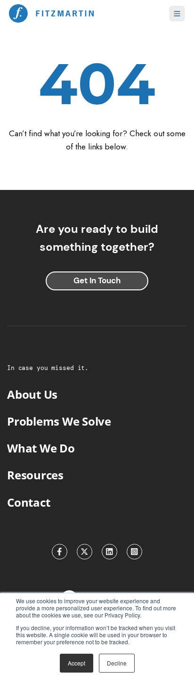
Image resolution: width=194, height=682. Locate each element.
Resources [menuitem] (35, 474)
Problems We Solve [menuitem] (59, 421)
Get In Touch (97, 280)
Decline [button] (117, 663)
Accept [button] (76, 663)
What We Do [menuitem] (41, 448)
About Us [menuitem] (32, 394)
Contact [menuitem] (28, 502)
